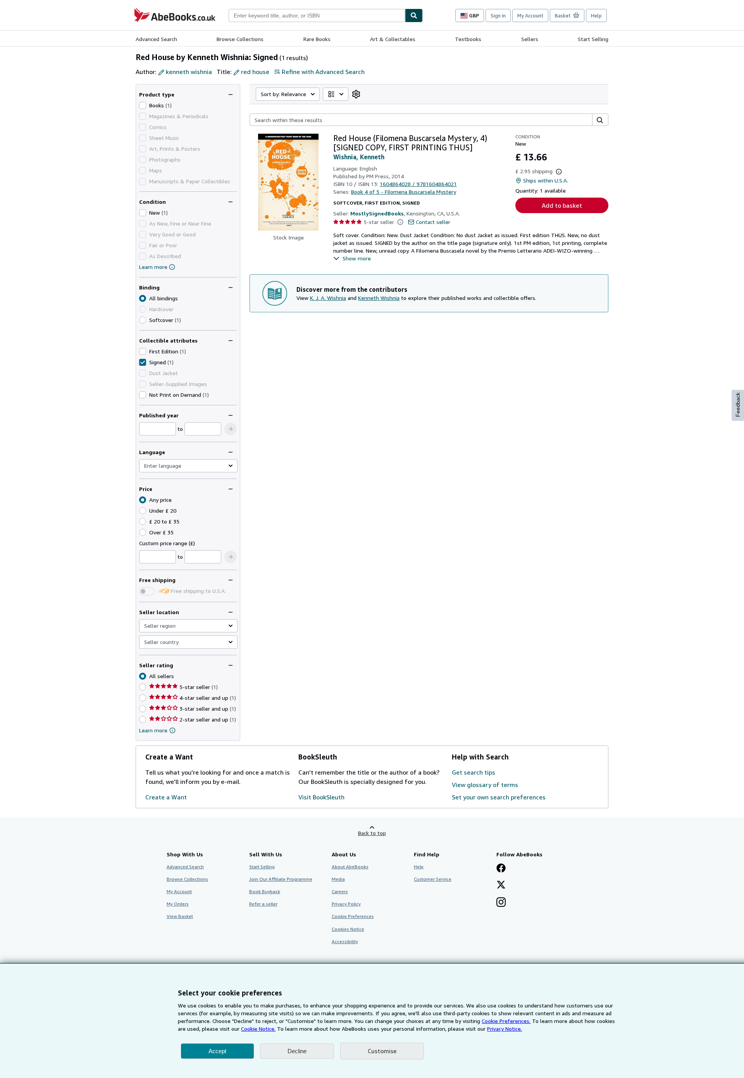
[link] (356, 94)
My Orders (178, 904)
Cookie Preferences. (506, 1021)
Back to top (372, 833)
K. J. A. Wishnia (328, 297)
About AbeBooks (350, 867)
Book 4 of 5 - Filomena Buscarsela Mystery (403, 191)
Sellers (529, 39)
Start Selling (593, 39)
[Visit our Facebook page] (501, 868)
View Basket (180, 916)
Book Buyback (264, 891)
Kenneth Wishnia (379, 297)
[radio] (142, 320)
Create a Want (166, 797)
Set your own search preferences (499, 797)
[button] (230, 429)
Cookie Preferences (353, 916)
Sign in (498, 15)
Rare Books (317, 39)
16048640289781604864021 (418, 184)
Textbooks (468, 39)
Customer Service (432, 879)
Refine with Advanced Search (323, 72)
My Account (530, 15)
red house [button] (255, 72)
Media (338, 879)
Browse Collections (240, 39)
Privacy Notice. (504, 1028)
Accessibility (345, 941)
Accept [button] (217, 1051)
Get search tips (473, 772)
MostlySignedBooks (377, 213)
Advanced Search (156, 39)
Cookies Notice (348, 929)
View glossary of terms (485, 785)
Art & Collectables (392, 39)
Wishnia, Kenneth (358, 157)
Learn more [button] (153, 730)
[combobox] (317, 15)
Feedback (738, 405)
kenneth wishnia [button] (189, 72)
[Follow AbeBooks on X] (501, 885)
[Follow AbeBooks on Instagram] (501, 903)
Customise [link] (382, 1050)
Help (596, 15)
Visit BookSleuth (321, 797)
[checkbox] (142, 105)
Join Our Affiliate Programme (280, 879)
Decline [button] (297, 1051)
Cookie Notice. (258, 1028)
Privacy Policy (346, 904)
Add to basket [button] (562, 205)
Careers (340, 891)
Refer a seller (263, 904)
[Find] (413, 15)
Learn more (153, 266)
